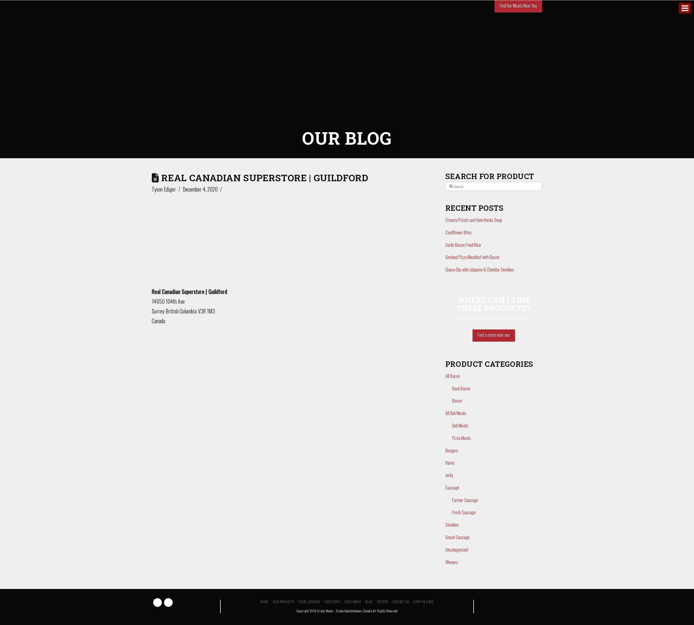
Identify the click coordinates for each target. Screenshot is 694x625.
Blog (368, 602)
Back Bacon (461, 388)
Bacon (457, 400)
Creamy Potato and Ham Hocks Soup (473, 220)
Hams (449, 462)
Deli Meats (460, 425)
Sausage (452, 487)
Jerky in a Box (423, 602)
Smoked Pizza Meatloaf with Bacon (472, 257)
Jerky (449, 475)
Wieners (451, 562)
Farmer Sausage (465, 500)
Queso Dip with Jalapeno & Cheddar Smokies (479, 269)
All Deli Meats (455, 413)
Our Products (283, 602)
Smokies (452, 525)
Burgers (451, 450)
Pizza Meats (461, 438)
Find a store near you (494, 335)
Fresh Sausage (463, 512)
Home (264, 602)
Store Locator (309, 602)
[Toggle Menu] (685, 8)
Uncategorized (456, 549)
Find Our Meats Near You (518, 5)
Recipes (382, 602)
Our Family (353, 602)
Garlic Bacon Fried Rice (463, 245)
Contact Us (401, 602)
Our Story (332, 602)
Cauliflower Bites (458, 232)
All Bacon (452, 376)
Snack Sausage (457, 537)
